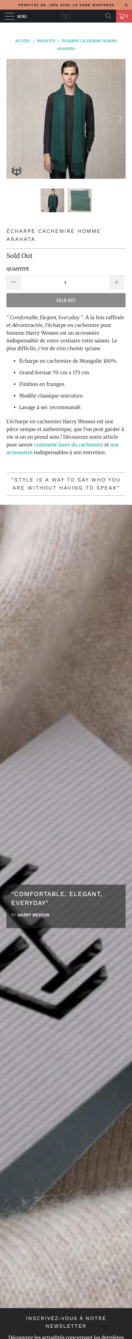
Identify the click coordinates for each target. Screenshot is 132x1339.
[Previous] (12, 119)
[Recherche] (108, 16)
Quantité (17, 269)
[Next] (119, 119)
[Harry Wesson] (66, 16)
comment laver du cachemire (68, 445)
